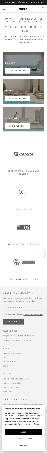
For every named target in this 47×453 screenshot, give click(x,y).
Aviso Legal (8, 391)
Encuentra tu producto (13, 353)
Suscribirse (13, 321)
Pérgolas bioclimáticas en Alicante (18, 340)
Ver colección (17, 70)
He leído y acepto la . (23, 314)
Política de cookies (11, 387)
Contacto (7, 366)
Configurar (23, 446)
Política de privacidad (33, 314)
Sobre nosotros (9, 361)
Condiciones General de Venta (17, 379)
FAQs (5, 357)
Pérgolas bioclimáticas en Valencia (18, 335)
